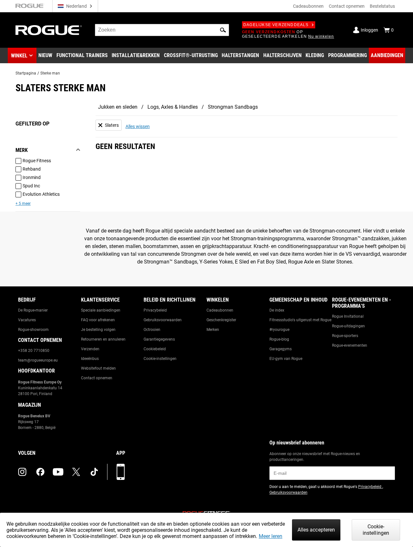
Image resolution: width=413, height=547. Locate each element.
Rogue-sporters (345, 335)
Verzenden (90, 349)
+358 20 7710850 (33, 350)
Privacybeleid (155, 310)
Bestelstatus (382, 6)
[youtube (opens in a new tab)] (58, 472)
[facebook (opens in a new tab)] (40, 472)
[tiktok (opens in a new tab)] (94, 472)
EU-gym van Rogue (285, 358)
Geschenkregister (221, 320)
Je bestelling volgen (98, 329)
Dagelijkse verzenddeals (276, 25)
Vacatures (27, 320)
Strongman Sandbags (233, 107)
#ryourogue (279, 329)
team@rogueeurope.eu (38, 360)
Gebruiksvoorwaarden (163, 320)
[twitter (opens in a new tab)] (76, 472)
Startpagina (25, 73)
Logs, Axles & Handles (172, 107)
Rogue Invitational (348, 316)
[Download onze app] (121, 472)
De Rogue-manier (33, 310)
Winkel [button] (19, 56)
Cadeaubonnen (308, 6)
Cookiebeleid (155, 349)
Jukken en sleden (117, 107)
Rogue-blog (279, 339)
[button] (223, 30)
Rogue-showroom (33, 329)
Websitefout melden (98, 368)
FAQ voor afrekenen (98, 320)
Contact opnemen (347, 6)
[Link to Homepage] (48, 30)
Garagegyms (280, 349)
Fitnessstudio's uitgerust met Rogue (300, 320)
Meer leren (270, 536)
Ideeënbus (90, 358)
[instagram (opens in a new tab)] (22, 472)
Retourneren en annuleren (103, 339)
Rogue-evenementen (349, 345)
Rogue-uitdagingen (348, 326)
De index (276, 310)
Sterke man (50, 73)
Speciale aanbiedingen (100, 310)
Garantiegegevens (159, 339)
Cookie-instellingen (160, 358)
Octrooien (152, 329)
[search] (162, 30)
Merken (212, 329)
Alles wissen (138, 126)
